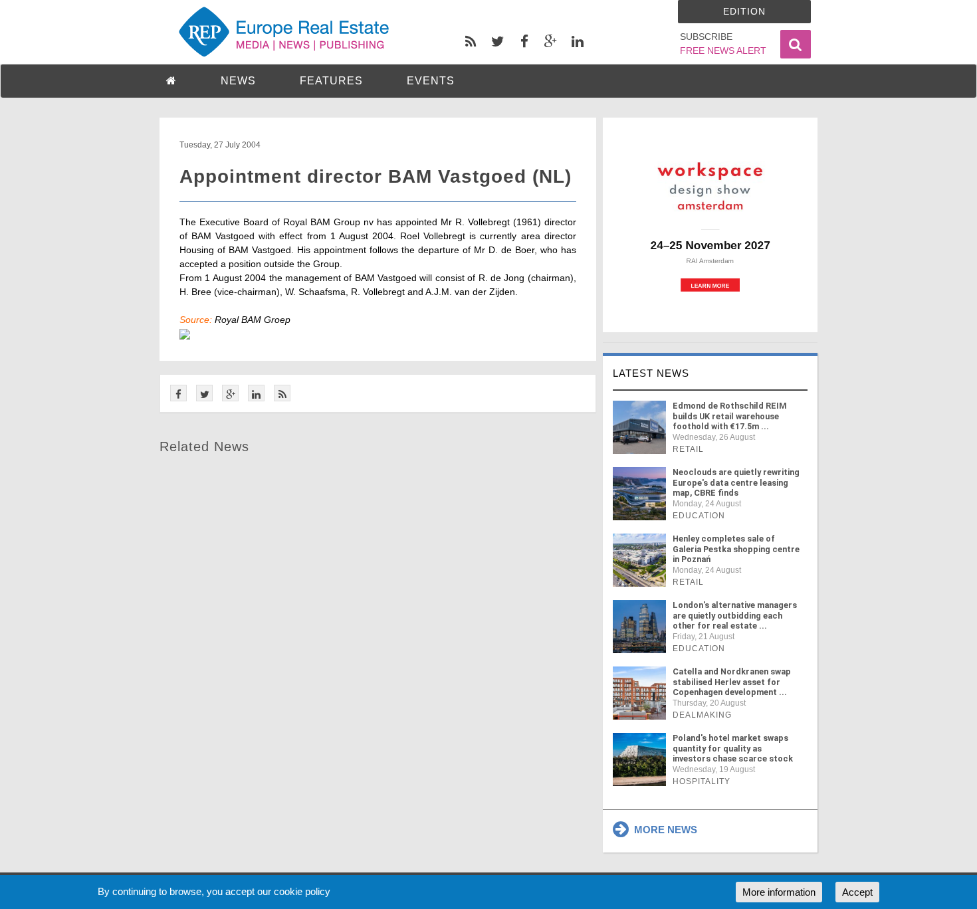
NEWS (238, 80)
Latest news (651, 373)
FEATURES (331, 80)
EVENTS (431, 80)
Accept (857, 892)
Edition (744, 11)
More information (778, 892)
